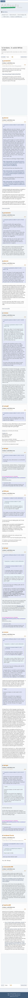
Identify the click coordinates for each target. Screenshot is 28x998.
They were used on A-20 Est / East (12, 929)
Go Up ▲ (19, 993)
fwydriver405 (7, 905)
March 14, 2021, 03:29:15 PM (7, 64)
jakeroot (5, 118)
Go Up (2, 985)
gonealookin (7, 61)
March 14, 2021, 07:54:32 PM (7, 121)
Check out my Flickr (6, 208)
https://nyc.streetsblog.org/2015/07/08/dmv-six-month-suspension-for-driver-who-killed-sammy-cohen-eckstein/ (13, 880)
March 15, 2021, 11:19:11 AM (7, 452)
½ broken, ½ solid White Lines (8, 63)
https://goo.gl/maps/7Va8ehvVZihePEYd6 (11, 74)
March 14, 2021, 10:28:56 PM (7, 264)
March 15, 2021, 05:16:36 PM (7, 769)
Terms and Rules (13, 993)
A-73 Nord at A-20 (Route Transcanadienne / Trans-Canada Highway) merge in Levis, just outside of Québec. (15, 943)
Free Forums (16, 996)
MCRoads (6, 491)
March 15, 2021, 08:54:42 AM (7, 409)
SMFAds (11, 996)
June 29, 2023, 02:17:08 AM (7, 908)
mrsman (5, 313)
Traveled (4, 433)
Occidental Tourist (8, 835)
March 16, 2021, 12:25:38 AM (7, 870)
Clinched (4, 430)
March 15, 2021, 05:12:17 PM (7, 635)
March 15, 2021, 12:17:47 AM (7, 316)
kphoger (5, 448)
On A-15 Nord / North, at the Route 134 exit (14, 922)
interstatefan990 (8, 867)
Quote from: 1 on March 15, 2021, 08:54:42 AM (13, 498)
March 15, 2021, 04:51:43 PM (7, 551)
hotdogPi (6, 406)
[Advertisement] (14, 32)
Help (8, 993)
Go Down (3, 57)
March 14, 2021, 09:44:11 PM (7, 216)
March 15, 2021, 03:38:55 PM (7, 494)
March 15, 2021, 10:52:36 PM (7, 839)
